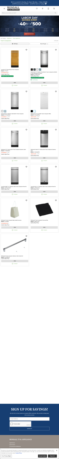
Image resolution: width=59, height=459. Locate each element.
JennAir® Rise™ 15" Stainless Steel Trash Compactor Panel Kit (43, 186)
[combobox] (44, 44)
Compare (15, 85)
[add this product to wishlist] (26, 50)
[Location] (42, 8)
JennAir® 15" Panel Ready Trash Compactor (10, 69)
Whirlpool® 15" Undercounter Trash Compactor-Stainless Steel (13, 149)
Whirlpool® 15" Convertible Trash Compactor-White (41, 113)
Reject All (52, 456)
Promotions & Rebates (15, 446)
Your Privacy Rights (6, 456)
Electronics (12, 444)
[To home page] (13, 8)
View (15, 82)
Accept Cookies (42, 456)
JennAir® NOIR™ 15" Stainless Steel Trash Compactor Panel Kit (13, 186)
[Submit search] (55, 13)
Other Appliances (16, 38)
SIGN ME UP (29, 428)
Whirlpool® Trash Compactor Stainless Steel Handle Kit (12, 256)
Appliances (9, 38)
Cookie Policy (19, 453)
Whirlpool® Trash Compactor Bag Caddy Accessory (11, 220)
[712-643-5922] (48, 8)
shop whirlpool (29, 34)
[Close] (56, 450)
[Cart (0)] (54, 8)
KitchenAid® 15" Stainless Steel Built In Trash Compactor (12, 113)
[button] (4, 8)
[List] (37, 8)
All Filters (16, 43)
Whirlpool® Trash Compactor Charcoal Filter (39, 220)
